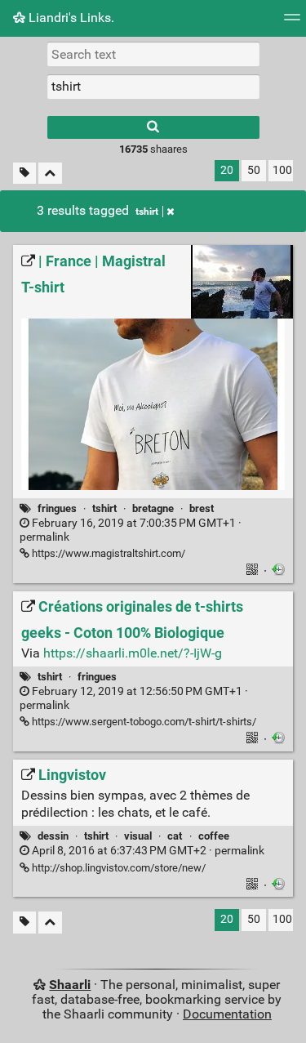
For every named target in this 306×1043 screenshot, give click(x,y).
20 (226, 170)
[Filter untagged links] (24, 174)
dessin (53, 836)
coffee (213, 836)
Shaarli (70, 984)
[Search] (153, 127)
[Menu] (292, 22)
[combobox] (153, 86)
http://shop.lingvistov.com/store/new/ (117, 868)
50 (253, 170)
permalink (131, 530)
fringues (57, 508)
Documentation (227, 1014)
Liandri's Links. (69, 17)
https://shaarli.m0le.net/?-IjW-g (132, 653)
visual (138, 836)
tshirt (146, 211)
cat (174, 836)
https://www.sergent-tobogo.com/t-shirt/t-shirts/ (142, 721)
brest (201, 508)
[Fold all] (50, 174)
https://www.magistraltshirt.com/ (107, 553)
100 (282, 170)
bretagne (153, 508)
